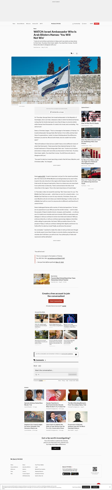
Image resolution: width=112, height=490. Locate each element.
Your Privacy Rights (39, 464)
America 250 (35, 23)
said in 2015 (41, 176)
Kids (12, 473)
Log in (64, 306)
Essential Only (86, 486)
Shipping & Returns (39, 471)
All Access (28, 23)
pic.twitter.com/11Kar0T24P (56, 258)
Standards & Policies (39, 473)
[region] (56, 487)
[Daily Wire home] (56, 23)
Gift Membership (26, 475)
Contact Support (26, 473)
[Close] (109, 487)
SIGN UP (96, 23)
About (24, 464)
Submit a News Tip (39, 475)
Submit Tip (56, 448)
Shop (12, 471)
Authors (24, 469)
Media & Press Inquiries (40, 469)
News (14, 23)
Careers (24, 471)
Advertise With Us (26, 467)
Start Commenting (56, 301)
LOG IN (91, 23)
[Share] (76, 53)
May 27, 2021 (60, 262)
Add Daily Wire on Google (58, 112)
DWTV (41, 23)
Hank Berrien (37, 47)
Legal (36, 467)
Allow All (95, 486)
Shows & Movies (20, 23)
